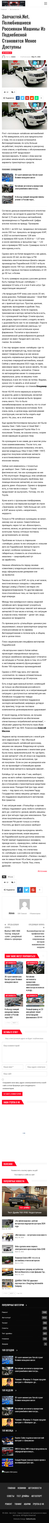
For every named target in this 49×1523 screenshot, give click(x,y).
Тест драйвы (24, 1207)
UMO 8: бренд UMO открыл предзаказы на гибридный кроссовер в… (31, 1450)
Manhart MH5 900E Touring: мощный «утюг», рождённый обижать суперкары (13, 934)
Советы (5, 1328)
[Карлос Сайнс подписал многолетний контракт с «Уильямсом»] (7, 1440)
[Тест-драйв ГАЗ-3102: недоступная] (24, 1201)
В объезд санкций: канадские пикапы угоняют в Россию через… (29, 198)
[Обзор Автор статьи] (24, 904)
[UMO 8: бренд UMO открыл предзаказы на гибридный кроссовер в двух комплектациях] (7, 1451)
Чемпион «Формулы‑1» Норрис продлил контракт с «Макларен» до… (30, 1380)
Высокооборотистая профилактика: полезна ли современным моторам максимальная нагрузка (35, 938)
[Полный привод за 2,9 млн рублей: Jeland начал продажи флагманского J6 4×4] (35, 1000)
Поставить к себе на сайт (24, 1175)
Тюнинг (5, 1323)
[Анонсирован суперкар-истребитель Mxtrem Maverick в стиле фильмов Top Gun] (7, 1272)
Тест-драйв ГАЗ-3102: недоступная (24, 1212)
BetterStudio (31, 1519)
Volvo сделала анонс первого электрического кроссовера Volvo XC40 (30, 1247)
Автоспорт (6, 1318)
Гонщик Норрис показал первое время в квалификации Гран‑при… (30, 1461)
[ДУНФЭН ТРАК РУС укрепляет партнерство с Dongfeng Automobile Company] (7, 1283)
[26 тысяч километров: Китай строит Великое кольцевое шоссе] (7, 177)
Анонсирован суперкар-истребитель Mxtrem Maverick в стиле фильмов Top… (30, 1270)
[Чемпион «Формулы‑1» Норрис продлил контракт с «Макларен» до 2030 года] (7, 1382)
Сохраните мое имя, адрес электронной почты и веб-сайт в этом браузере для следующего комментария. (25, 1085)
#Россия (10, 877)
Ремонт (5, 1312)
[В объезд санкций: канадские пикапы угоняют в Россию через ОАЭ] (7, 199)
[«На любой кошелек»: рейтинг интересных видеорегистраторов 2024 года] (7, 1223)
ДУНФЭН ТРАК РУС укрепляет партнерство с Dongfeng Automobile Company (29, 1283)
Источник (42, 871)
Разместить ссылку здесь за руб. (24, 1170)
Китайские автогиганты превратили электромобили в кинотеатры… (29, 187)
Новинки (5, 1339)
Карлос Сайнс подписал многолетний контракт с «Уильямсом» (29, 1439)
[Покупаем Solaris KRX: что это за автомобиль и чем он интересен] (7, 1260)
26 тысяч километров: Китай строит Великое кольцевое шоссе (29, 176)
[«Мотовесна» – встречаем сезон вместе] (7, 1237)
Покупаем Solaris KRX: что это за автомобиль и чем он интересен (27, 1259)
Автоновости (7, 53)
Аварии (5, 1344)
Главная (11, 1488)
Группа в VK (38, 1504)
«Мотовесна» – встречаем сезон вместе (31, 1234)
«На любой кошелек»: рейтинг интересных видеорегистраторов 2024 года (30, 1223)
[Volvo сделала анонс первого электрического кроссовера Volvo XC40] (7, 1249)
